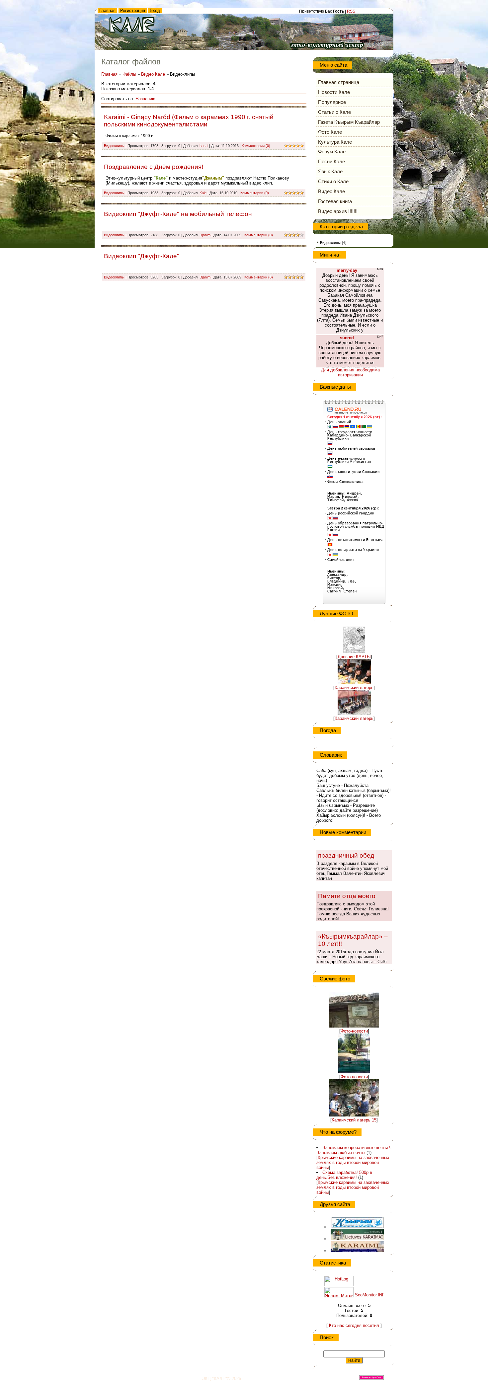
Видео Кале (153, 74)
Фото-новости (354, 1031)
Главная (107, 10)
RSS (351, 11)
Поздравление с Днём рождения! (153, 166)
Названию (145, 98)
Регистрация (132, 10)
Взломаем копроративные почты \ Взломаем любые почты (353, 1150)
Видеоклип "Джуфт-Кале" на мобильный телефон (178, 213)
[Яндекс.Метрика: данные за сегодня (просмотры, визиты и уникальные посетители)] (339, 1292)
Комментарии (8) (258, 277)
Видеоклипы (114, 146)
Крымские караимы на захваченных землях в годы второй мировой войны (352, 1162)
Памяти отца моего (346, 895)
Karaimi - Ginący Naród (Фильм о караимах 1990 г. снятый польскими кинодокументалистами (189, 121)
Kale (203, 193)
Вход (155, 10)
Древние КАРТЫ (354, 656)
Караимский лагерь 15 (354, 1119)
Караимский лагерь (354, 687)
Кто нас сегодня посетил (354, 1325)
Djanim (205, 235)
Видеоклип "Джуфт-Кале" (141, 256)
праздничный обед (346, 855)
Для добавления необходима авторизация (350, 372)
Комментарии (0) (256, 146)
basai (204, 146)
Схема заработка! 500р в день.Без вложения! (344, 1175)
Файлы (129, 74)
